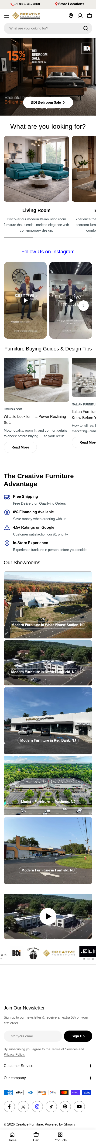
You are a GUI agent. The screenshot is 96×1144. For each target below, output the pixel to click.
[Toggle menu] (6, 15)
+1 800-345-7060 (27, 4)
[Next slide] (60, 108)
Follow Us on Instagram (48, 252)
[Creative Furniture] (23, 953)
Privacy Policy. (14, 1054)
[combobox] (48, 28)
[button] (42, 108)
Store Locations (71, 4)
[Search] (86, 28)
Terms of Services (64, 1049)
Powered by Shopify (60, 1124)
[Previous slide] (36, 108)
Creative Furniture (29, 1124)
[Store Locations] (71, 15)
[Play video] (48, 916)
